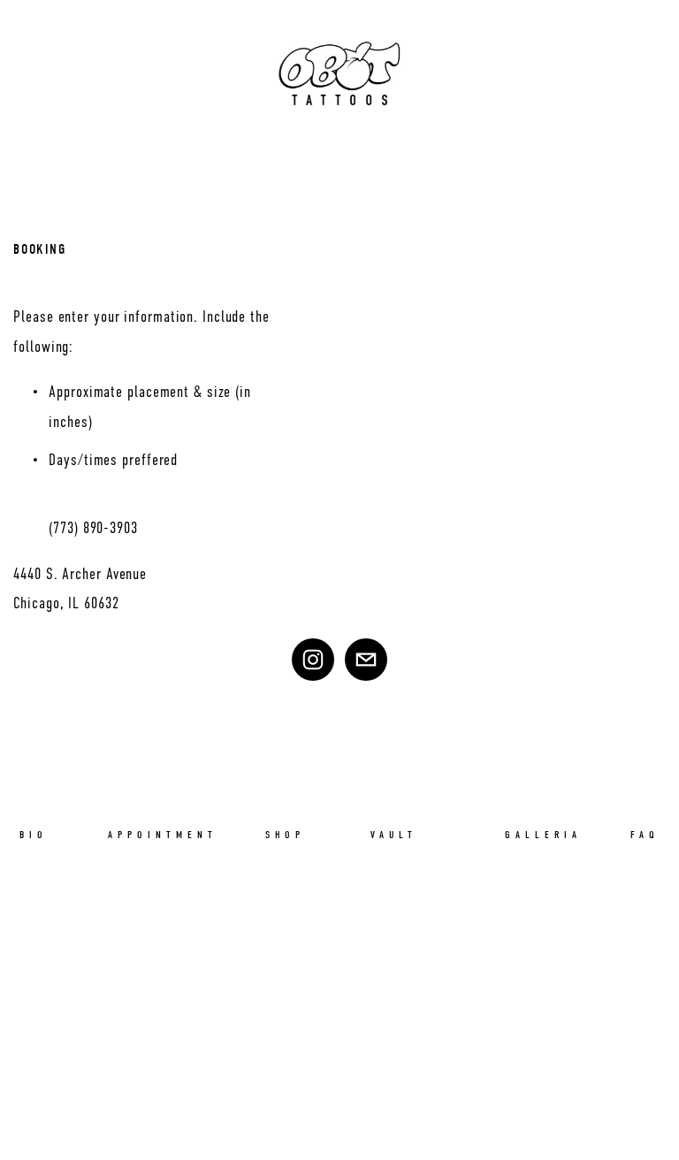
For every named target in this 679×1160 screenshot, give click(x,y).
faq (645, 834)
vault (393, 834)
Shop (285, 834)
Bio (33, 834)
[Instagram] (313, 659)
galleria (543, 834)
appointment (162, 834)
